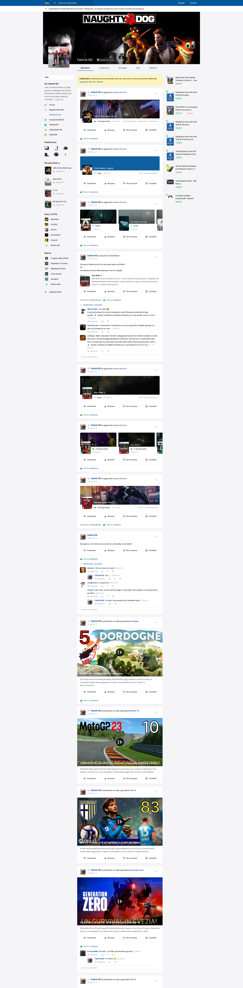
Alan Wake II (115, 256)
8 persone (94, 559)
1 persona (94, 700)
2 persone (94, 139)
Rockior (90, 568)
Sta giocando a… (52, 163)
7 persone (116, 525)
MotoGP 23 (134, 711)
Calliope (91, 336)
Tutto (46, 77)
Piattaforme (50, 142)
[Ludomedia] (47, 3)
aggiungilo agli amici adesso (91, 82)
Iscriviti (193, 3)
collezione (122, 92)
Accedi (181, 3)
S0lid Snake (92, 309)
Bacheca (85, 68)
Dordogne (134, 621)
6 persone (94, 192)
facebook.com (55, 115)
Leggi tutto (59, 99)
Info (138, 68)
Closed (90, 590)
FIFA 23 (133, 790)
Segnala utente (55, 292)
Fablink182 (85, 60)
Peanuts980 (92, 951)
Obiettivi (153, 68)
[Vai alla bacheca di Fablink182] (83, 94)
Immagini (122, 68)
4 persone (94, 468)
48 (120, 60)
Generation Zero (137, 870)
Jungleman (92, 583)
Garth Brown (96, 300)
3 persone (94, 245)
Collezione (104, 68)
